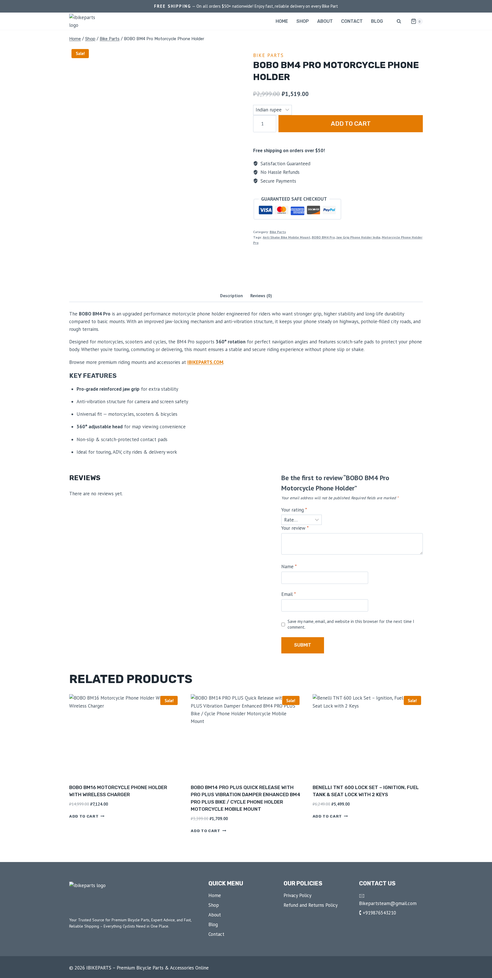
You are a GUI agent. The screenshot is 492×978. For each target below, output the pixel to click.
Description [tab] (231, 295)
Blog (377, 21)
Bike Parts (268, 55)
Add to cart (351, 123)
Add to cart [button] (84, 816)
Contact (352, 21)
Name (289, 566)
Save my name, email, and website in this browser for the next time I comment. (351, 624)
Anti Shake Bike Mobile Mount (286, 237)
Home (282, 21)
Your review (295, 528)
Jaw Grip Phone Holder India (358, 237)
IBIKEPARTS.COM (205, 362)
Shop (302, 21)
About (325, 21)
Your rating (294, 510)
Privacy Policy (297, 895)
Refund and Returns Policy (311, 905)
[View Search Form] (398, 21)
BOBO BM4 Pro (323, 237)
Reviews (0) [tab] (261, 295)
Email (288, 594)
